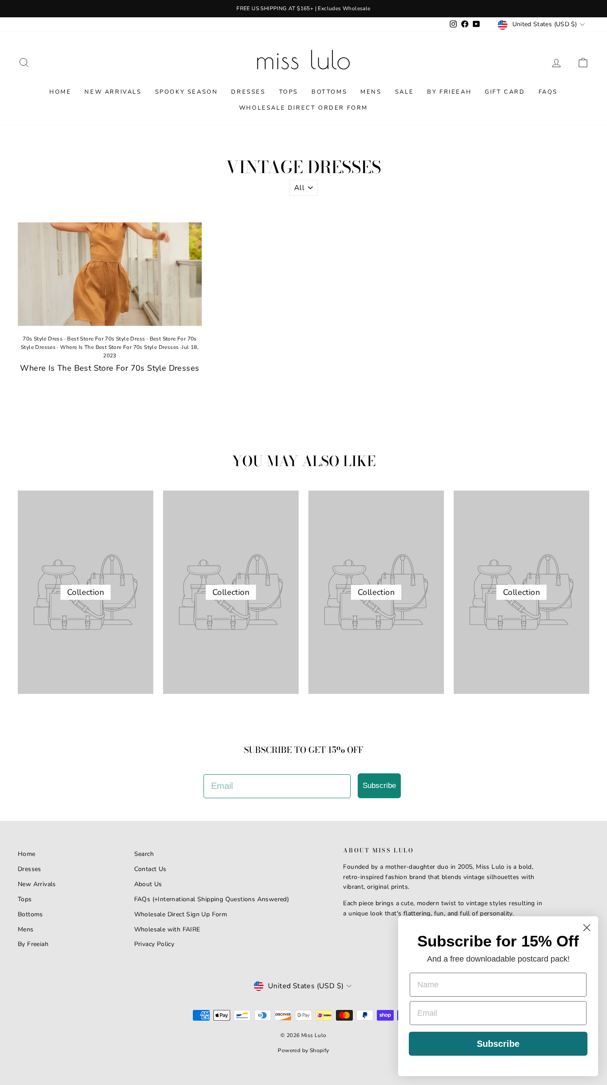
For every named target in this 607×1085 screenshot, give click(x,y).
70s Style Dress (43, 338)
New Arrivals (112, 92)
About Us (148, 884)
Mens (370, 92)
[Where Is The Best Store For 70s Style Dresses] (110, 274)
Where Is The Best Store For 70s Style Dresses (119, 347)
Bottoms (329, 92)
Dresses (248, 92)
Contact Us (150, 869)
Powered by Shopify (303, 1050)
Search (144, 854)
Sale (404, 92)
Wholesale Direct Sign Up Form (181, 914)
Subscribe (379, 785)
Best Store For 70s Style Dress (106, 338)
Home (60, 92)
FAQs (548, 92)
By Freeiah (33, 944)
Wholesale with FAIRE (167, 929)
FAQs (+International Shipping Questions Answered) (211, 899)
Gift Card (505, 92)
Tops (288, 92)
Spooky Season (186, 92)
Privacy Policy (154, 944)
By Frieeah (449, 92)
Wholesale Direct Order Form (303, 108)
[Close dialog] (587, 927)
